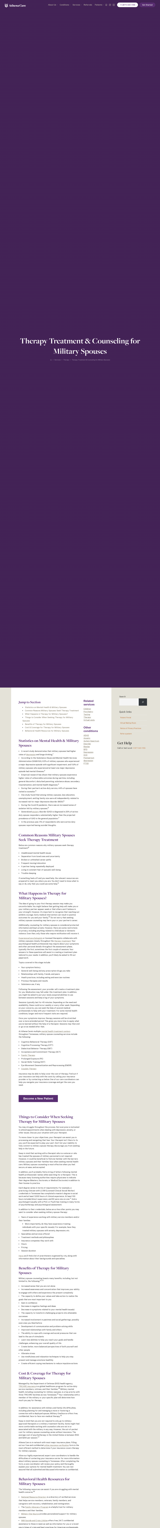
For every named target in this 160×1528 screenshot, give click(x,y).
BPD (85, 749)
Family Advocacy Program (36, 1507)
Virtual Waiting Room (128, 723)
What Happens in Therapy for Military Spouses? (46, 714)
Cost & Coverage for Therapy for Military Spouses (47, 727)
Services (57, 360)
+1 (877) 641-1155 (127, 5)
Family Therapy (28, 1055)
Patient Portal (125, 718)
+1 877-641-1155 (139, 748)
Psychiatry (88, 712)
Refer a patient (126, 734)
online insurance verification (56, 1445)
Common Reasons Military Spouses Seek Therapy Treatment (52, 711)
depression (31, 754)
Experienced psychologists (30, 938)
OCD (85, 755)
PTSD (86, 763)
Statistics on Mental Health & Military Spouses (46, 707)
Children (87, 709)
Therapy (66, 360)
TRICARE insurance (27, 1386)
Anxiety (87, 738)
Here (21, 1256)
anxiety (35, 812)
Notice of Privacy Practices (130, 728)
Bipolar (87, 747)
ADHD (86, 735)
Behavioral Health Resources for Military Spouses (47, 731)
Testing (87, 714)
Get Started (147, 5)
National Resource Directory (34, 1497)
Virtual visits (89, 720)
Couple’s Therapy (28, 1069)
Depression (88, 752)
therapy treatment (62, 941)
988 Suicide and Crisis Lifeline (34, 1521)
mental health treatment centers (55, 1031)
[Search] (143, 702)
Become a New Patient (38, 1098)
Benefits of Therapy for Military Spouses (43, 724)
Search (122, 697)
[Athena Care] (17, 5)
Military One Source (30, 1514)
